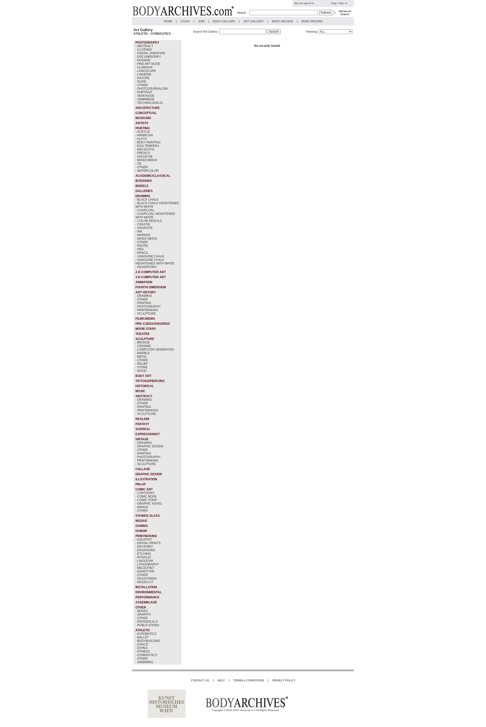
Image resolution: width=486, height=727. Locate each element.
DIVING (142, 648)
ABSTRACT (145, 46)
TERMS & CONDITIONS (248, 680)
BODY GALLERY (224, 21)
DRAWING (144, 296)
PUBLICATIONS (148, 625)
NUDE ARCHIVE (311, 21)
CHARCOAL (145, 210)
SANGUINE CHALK (150, 256)
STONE (142, 367)
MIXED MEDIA (147, 160)
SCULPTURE (146, 313)
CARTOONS (145, 493)
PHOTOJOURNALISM (152, 88)
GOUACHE (145, 156)
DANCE (142, 644)
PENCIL (142, 253)
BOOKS (142, 611)
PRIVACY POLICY (283, 680)
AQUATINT (144, 539)
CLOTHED (144, 49)
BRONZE (143, 342)
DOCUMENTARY (149, 57)
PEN (140, 249)
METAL (142, 356)
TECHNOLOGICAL (150, 103)
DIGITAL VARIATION (151, 53)
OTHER (142, 85)
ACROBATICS (146, 634)
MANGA (142, 507)
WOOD (142, 371)
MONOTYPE (145, 571)
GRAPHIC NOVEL (149, 503)
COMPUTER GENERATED (155, 349)
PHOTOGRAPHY (149, 306)
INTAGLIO (144, 557)
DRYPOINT (145, 546)
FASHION (143, 60)
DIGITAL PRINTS (148, 543)
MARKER (143, 235)
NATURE (143, 78)
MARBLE (143, 353)
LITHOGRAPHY (148, 564)
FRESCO (143, 153)
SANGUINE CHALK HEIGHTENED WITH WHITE (154, 261)
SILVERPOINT (147, 267)
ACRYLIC (143, 131)
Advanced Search (345, 13)
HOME (168, 21)
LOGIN (185, 21)
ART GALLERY (254, 21)
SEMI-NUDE (145, 96)
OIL (139, 163)
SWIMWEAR (145, 99)
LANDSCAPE (146, 71)
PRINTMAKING (147, 310)
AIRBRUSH (145, 135)
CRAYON (143, 224)
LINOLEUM (145, 561)
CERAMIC (144, 346)
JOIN (201, 21)
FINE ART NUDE (148, 64)
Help (334, 3)
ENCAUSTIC (146, 149)
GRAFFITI (144, 614)
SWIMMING (145, 662)
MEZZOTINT (145, 568)
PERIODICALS (147, 621)
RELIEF (142, 364)
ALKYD (142, 139)
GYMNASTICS (147, 655)
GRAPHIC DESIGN (150, 446)
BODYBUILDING (148, 641)
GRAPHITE (145, 228)
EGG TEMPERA (148, 146)
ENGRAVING (146, 550)
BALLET (143, 637)
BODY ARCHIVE (282, 21)
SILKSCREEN (147, 578)
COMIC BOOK (147, 496)
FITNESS (143, 651)
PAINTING (144, 303)
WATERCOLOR (148, 171)
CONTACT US (200, 680)
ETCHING (144, 554)
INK (139, 231)
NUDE (141, 81)
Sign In (343, 3)
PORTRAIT (144, 92)
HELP (221, 680)
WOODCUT (145, 582)
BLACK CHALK (147, 199)
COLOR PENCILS (149, 221)
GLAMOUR (145, 67)
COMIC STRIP (147, 500)
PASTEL (143, 245)
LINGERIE (144, 74)
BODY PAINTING (148, 142)
